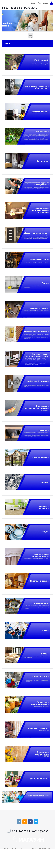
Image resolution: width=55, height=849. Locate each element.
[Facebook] (30, 821)
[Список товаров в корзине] (30, 38)
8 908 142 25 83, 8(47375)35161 (20, 7)
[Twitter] (36, 821)
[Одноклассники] (24, 821)
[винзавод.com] (27, 841)
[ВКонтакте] (19, 821)
